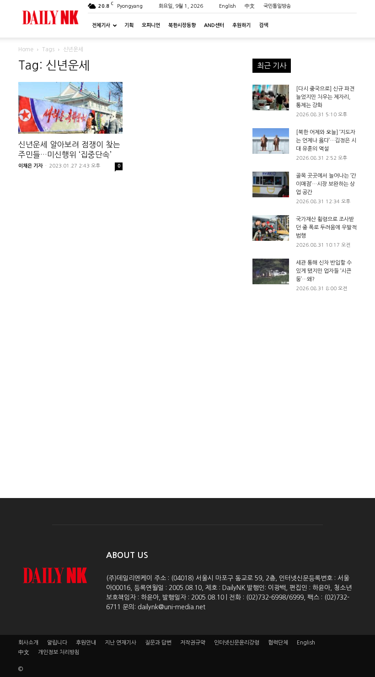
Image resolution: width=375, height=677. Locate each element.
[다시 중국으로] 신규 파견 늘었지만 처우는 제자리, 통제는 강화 (325, 97)
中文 (250, 6)
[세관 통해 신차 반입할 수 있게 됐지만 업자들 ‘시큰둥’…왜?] (270, 271)
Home (25, 49)
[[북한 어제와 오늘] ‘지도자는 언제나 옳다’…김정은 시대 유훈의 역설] (270, 141)
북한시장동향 (182, 25)
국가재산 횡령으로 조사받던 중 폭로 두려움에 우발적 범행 (326, 227)
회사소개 (28, 642)
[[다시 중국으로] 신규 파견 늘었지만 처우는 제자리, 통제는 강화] (270, 97)
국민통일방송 (277, 6)
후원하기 (241, 25)
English (227, 6)
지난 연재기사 (120, 642)
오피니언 (151, 25)
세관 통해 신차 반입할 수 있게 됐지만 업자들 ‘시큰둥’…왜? (324, 271)
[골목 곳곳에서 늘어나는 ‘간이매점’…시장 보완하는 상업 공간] (270, 184)
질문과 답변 (158, 642)
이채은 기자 (30, 165)
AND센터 (214, 25)
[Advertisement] (304, 387)
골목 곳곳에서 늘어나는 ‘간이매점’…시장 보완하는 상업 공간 (326, 184)
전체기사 (101, 25)
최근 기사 (271, 65)
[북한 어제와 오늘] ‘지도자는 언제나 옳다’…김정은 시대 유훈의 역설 (326, 141)
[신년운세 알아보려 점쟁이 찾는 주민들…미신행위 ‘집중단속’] (70, 108)
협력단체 (278, 642)
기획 (129, 25)
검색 (263, 25)
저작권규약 (192, 642)
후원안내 (86, 642)
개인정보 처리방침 (59, 652)
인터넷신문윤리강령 (236, 642)
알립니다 (57, 642)
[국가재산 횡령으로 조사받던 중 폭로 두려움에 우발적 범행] (270, 228)
